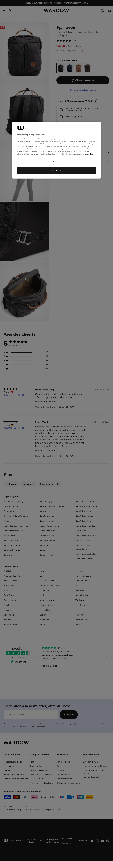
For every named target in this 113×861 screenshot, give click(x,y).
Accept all (56, 170)
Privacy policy (87, 154)
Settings (56, 162)
